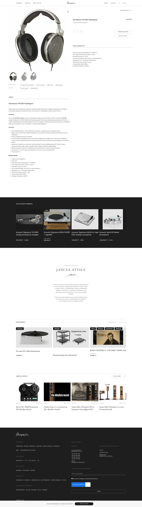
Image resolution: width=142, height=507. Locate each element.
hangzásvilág (35, 480)
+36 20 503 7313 (103, 452)
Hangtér (44, 489)
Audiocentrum (20, 489)
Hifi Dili (64, 480)
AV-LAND (28, 489)
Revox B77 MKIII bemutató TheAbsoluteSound (27, 408)
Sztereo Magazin (56, 480)
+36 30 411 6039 (76, 458)
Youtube (32, 470)
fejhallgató (24, 88)
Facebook (19, 470)
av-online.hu (20, 480)
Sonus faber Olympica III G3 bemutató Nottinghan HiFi (83, 408)
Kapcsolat (113, 3)
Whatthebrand (45, 480)
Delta (39, 489)
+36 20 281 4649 (76, 455)
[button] (19, 3)
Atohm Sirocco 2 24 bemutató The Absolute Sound (55, 408)
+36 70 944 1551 (76, 453)
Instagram (26, 470)
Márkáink (50, 85)
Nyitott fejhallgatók (27, 85)
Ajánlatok (39, 446)
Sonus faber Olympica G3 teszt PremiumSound (111, 408)
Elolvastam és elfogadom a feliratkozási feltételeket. (85, 478)
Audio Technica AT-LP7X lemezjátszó (104, 351)
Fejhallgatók (40, 85)
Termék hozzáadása (123, 31)
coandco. (27, 480)
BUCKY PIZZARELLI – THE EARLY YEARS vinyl (71, 350)
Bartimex (34, 489)
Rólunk (26, 446)
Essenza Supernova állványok (27, 355)
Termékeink (19, 446)
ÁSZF (17, 450)
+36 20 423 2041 (76, 457)
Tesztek (18, 403)
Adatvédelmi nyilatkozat (28, 450)
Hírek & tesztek (48, 446)
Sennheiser (59, 85)
